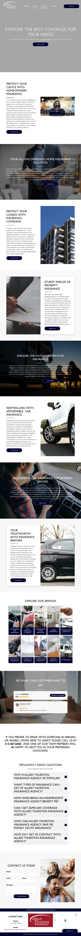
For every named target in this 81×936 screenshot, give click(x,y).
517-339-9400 (15, 923)
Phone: (24, 878)
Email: (8, 878)
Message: (9, 885)
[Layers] (76, 915)
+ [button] (55, 915)
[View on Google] (17, 704)
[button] (13, 707)
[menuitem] (26, 6)
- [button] (55, 917)
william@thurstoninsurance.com (15, 930)
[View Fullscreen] (55, 920)
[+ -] (65, 922)
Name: (8, 872)
